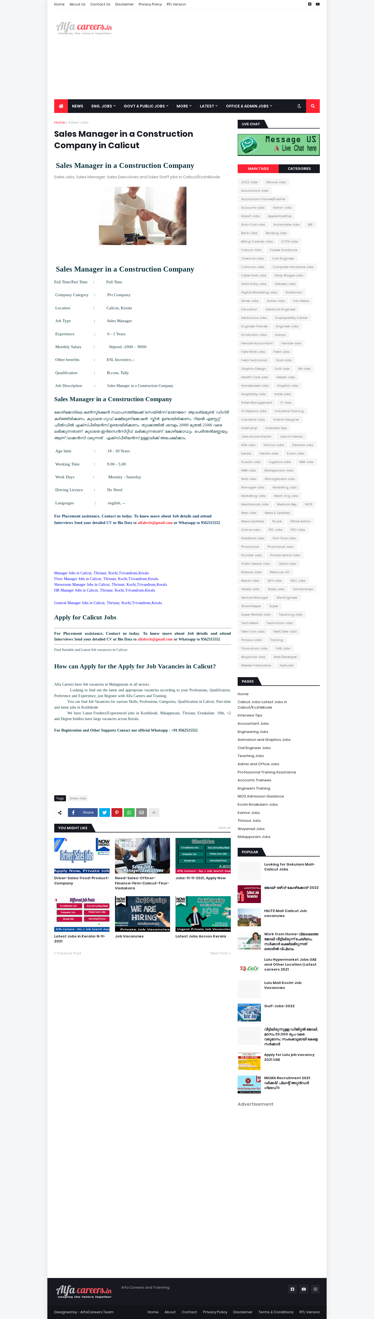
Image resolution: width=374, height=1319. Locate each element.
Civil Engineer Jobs (254, 747)
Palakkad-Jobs (252, 538)
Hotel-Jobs (282, 394)
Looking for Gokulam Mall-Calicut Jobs (289, 867)
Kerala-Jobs (269, 453)
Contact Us (100, 4)
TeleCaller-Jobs (285, 631)
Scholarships (303, 589)
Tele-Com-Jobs (252, 631)
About (170, 1312)
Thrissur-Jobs (251, 640)
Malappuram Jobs (254, 836)
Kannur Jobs (249, 812)
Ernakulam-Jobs (254, 335)
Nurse (276, 521)
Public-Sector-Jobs (255, 563)
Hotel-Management (256, 402)
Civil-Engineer (283, 258)
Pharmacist (250, 547)
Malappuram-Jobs (278, 470)
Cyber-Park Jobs (253, 275)
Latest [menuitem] (207, 106)
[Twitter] (104, 812)
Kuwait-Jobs (250, 462)
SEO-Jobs (274, 580)
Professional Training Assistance (267, 772)
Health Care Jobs (254, 377)
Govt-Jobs (284, 360)
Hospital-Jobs (287, 385)
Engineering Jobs (253, 731)
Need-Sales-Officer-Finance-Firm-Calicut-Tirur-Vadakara (142, 883)
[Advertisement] (220, 54)
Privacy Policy (150, 4)
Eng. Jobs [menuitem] (101, 106)
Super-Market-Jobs (256, 614)
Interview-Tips (276, 428)
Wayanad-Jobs (253, 657)
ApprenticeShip (279, 216)
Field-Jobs (281, 352)
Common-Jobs (252, 267)
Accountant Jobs (253, 723)
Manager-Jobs (252, 487)
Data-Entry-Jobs (253, 284)
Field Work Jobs (253, 352)
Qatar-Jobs (287, 563)
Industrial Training (289, 411)
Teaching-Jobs (290, 614)
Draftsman (294, 292)
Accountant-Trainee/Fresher (263, 199)
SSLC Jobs (297, 580)
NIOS (308, 504)
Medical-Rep (287, 504)
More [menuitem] (182, 106)
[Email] (141, 812)
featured (287, 665)
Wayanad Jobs (251, 828)
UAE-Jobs (283, 648)
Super (273, 606)
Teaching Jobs (251, 755)
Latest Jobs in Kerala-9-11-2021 (79, 939)
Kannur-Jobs (274, 445)
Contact (189, 1312)
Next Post (219, 953)
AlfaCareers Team (97, 1312)
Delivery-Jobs (285, 284)
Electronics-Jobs (254, 318)
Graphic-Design (253, 368)
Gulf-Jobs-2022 (279, 1006)
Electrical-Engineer (280, 309)
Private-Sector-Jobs (285, 555)
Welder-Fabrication (256, 665)
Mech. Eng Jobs (286, 496)
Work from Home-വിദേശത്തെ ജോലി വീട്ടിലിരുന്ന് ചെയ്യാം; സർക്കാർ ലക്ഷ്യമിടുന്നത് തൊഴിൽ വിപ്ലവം (291, 942)
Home (59, 4)
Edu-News (301, 301)
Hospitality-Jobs (253, 394)
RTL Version (176, 4)
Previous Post (69, 953)
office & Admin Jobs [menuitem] (247, 106)
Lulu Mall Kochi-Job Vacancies (282, 985)
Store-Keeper (251, 606)
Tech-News (249, 623)
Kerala (246, 453)
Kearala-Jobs (302, 445)
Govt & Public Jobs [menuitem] (144, 106)
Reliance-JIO (280, 572)
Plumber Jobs (251, 555)
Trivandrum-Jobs (254, 648)
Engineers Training (254, 788)
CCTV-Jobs (289, 241)
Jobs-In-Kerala (291, 436)
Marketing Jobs (285, 487)
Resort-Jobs (250, 580)
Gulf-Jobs (282, 368)
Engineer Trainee (254, 326)
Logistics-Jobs (280, 462)
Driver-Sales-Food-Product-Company (81, 881)
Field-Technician (254, 360)
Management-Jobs (280, 479)
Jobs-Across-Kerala (256, 436)
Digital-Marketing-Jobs (259, 292)
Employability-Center (291, 318)
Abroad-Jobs (276, 182)
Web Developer (285, 657)
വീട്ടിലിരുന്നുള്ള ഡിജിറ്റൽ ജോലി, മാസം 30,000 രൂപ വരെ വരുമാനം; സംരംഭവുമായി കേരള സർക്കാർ (291, 1037)
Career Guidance (283, 250)
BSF (310, 224)
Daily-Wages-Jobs (289, 275)
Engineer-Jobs (287, 326)
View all (224, 827)
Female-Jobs (291, 343)
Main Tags (258, 168)
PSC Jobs (275, 530)
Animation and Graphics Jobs (264, 739)
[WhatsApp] (129, 812)
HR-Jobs (304, 368)
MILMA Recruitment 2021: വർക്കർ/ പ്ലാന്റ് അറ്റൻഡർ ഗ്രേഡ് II (287, 1083)
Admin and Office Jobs (258, 764)
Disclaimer (124, 4)
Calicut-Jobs (251, 250)
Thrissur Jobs (249, 820)
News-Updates (252, 521)
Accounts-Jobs (252, 207)
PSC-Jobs (298, 530)
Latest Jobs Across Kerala (201, 936)
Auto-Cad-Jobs (253, 224)
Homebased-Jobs (255, 385)
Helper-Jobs (286, 377)
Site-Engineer (287, 597)
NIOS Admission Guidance (261, 796)
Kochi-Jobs (295, 453)
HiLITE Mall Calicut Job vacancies (285, 913)
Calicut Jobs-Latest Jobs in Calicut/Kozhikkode (262, 704)
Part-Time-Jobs (284, 538)
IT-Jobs (286, 402)
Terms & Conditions (276, 1312)
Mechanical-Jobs (255, 504)
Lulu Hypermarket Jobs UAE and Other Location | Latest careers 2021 (290, 964)
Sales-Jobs (78, 122)
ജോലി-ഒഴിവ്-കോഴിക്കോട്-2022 (291, 887)
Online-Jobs (250, 530)
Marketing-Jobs (253, 496)
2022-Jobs (249, 182)
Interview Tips (250, 715)
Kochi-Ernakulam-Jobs (258, 804)
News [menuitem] (77, 106)
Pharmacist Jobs (280, 547)
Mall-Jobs (248, 479)
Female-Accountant (257, 343)
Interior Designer (286, 419)
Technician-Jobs (280, 623)
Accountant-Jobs (254, 190)
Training (276, 640)
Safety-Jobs (250, 589)
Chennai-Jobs (252, 258)
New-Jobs (248, 513)
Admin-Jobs (282, 207)
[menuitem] (61, 106)
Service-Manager (254, 597)
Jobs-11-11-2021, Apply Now (201, 878)
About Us (77, 4)
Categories (299, 168)
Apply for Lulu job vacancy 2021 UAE (289, 1057)
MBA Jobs (306, 462)
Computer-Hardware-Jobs (293, 267)
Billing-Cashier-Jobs (257, 241)
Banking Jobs (276, 233)
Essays (280, 335)
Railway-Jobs (251, 572)
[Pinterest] (116, 812)
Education (249, 309)
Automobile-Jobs (287, 224)
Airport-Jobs (250, 216)
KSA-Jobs (248, 445)
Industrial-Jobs (253, 419)
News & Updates (277, 513)
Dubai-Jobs (276, 301)
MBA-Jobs (248, 470)
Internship (249, 428)
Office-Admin (300, 521)
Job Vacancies (129, 936)
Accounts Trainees (254, 780)
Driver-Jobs (249, 301)
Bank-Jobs (249, 233)
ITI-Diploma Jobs (253, 411)
